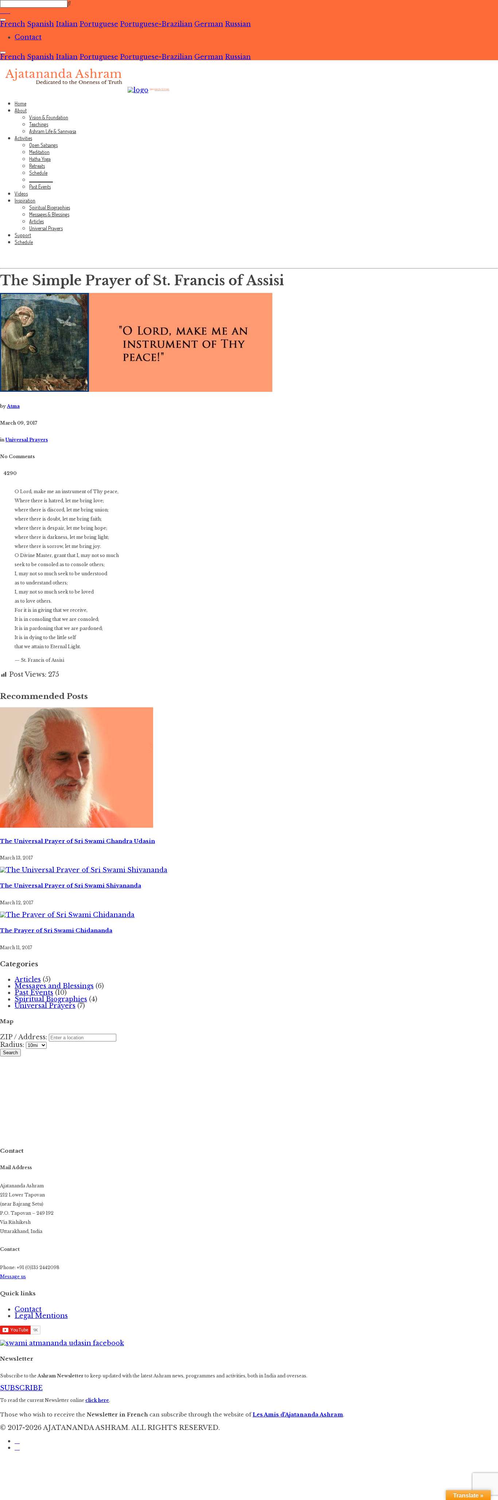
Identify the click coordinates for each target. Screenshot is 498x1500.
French (12, 24)
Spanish (40, 24)
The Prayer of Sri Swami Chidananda (56, 930)
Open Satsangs (43, 145)
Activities (23, 138)
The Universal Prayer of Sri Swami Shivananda (70, 885)
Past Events (40, 186)
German (208, 24)
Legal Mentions (41, 1316)
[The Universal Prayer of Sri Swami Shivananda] (83, 870)
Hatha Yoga (40, 159)
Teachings (38, 124)
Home (20, 103)
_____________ (41, 180)
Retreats (37, 166)
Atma (13, 406)
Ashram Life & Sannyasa (52, 131)
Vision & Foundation (48, 117)
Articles (36, 221)
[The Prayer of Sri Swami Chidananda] (67, 915)
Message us (13, 1276)
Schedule (38, 173)
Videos (21, 193)
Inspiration (25, 200)
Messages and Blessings (54, 986)
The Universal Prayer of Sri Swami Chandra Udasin (77, 841)
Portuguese (98, 24)
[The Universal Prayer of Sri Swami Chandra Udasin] (76, 825)
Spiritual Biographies (49, 207)
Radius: (13, 1045)
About (21, 110)
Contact (28, 37)
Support (23, 235)
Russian (238, 24)
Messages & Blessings (49, 214)
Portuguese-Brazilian (156, 24)
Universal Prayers (46, 228)
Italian (67, 24)
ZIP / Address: (23, 1037)
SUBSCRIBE (21, 1388)
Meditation (39, 152)
